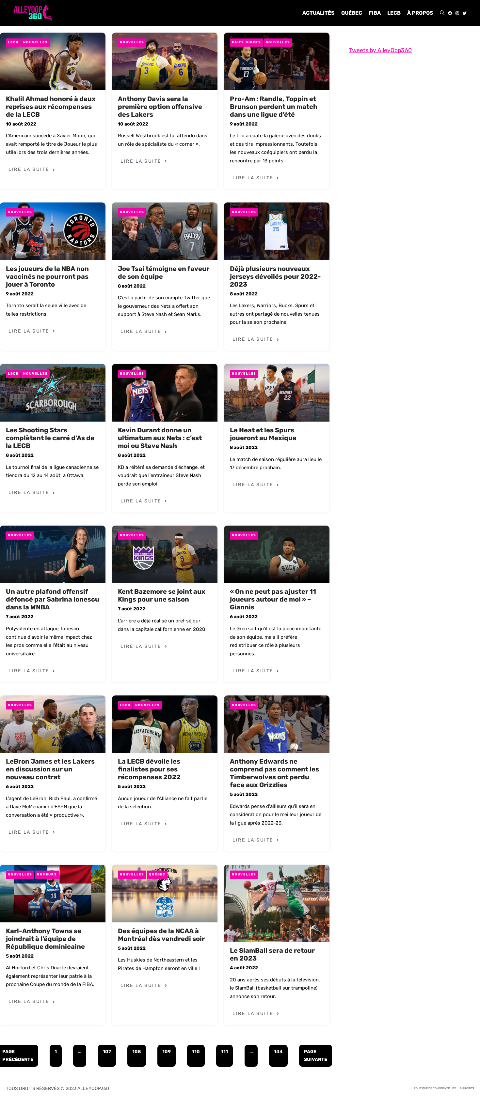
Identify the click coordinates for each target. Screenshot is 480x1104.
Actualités (318, 13)
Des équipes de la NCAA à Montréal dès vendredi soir (161, 935)
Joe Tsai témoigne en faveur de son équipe (163, 272)
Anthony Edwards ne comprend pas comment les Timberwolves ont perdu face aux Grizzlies (274, 773)
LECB (394, 13)
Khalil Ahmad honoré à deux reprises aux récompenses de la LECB (51, 106)
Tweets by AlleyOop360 (380, 50)
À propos (420, 13)
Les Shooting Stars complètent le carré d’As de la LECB (50, 438)
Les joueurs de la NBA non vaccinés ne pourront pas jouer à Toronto (47, 276)
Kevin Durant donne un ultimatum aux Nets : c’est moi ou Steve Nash (160, 438)
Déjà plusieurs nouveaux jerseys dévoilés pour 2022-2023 (275, 276)
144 (278, 1051)
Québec (351, 13)
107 (107, 1051)
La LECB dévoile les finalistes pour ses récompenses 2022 (149, 769)
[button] (442, 13)
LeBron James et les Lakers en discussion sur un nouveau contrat (50, 769)
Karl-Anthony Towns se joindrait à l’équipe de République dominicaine (45, 938)
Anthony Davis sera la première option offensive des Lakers (160, 106)
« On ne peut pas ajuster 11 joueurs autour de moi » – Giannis (273, 599)
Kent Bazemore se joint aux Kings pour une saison (161, 595)
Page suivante (315, 1055)
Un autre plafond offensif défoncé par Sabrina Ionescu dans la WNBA (52, 599)
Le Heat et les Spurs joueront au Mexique (263, 434)
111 (224, 1051)
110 (196, 1051)
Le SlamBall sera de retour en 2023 (272, 954)
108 (136, 1051)
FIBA (375, 13)
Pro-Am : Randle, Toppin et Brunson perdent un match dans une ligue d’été (273, 106)
